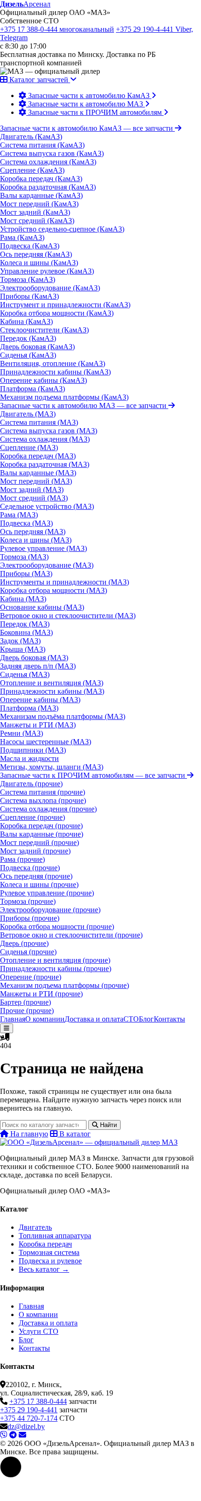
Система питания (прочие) (42, 792)
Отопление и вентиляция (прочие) (55, 960)
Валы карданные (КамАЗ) (41, 195)
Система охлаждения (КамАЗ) (48, 162)
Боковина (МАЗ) (26, 632)
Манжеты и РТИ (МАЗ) (38, 725)
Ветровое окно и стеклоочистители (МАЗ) (68, 616)
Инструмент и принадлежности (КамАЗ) (65, 305)
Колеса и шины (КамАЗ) (39, 263)
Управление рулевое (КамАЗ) (47, 271)
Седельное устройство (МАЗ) (47, 506)
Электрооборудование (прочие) (50, 910)
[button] (11, 1467)
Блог (146, 1019)
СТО (131, 1019)
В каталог (74, 1134)
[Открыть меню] (6, 1028)
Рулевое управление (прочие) (47, 893)
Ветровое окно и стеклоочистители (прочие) (71, 935)
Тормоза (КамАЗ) (27, 279)
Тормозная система (49, 1252)
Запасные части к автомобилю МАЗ (83, 405)
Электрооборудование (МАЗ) (46, 565)
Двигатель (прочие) (31, 784)
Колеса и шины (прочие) (39, 884)
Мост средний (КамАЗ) (37, 221)
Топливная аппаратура (55, 1236)
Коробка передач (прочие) (41, 826)
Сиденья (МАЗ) (25, 674)
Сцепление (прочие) (32, 817)
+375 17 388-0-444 (57, 29)
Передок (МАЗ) (25, 624)
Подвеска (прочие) (30, 868)
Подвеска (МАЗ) (26, 523)
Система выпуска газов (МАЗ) (48, 431)
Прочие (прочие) (27, 1011)
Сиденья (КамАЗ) (28, 355)
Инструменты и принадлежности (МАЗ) (64, 582)
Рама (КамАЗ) (22, 237)
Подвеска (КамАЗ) (29, 246)
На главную (28, 1134)
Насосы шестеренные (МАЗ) (45, 742)
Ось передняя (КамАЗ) (36, 254)
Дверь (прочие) (24, 943)
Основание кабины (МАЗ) (42, 607)
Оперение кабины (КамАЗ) (43, 380)
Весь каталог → (44, 1269)
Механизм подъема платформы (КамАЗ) (64, 397)
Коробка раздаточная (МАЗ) (44, 464)
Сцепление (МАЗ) (29, 447)
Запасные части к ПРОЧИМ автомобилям (92, 775)
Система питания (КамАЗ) (42, 145)
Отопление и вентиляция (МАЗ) (51, 683)
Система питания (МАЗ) (39, 422)
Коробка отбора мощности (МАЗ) (53, 590)
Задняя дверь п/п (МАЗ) (38, 666)
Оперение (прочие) (30, 977)
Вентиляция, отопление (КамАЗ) (52, 363)
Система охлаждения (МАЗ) (45, 439)
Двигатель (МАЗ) (28, 414)
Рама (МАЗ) (19, 515)
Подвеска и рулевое (50, 1261)
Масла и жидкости (29, 758)
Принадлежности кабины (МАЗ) (52, 691)
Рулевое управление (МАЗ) (43, 548)
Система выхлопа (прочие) (43, 800)
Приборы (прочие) (29, 918)
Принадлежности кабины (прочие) (55, 968)
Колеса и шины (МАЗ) (36, 540)
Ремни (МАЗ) (21, 733)
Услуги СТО (38, 1331)
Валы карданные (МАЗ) (38, 473)
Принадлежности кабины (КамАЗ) (55, 372)
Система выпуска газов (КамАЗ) (52, 153)
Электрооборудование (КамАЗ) (50, 288)
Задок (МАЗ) (20, 641)
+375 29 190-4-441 (28, 1410)
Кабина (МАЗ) (23, 599)
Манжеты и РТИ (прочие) (41, 994)
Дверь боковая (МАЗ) (34, 658)
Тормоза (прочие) (28, 901)
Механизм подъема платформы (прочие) (64, 985)
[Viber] (3, 1435)
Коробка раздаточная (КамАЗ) (48, 187)
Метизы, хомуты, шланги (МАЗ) (51, 767)
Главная (12, 1019)
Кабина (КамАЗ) (26, 321)
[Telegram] (13, 1435)
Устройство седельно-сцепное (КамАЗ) (62, 229)
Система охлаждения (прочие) (48, 809)
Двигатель (35, 1227)
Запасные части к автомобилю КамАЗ (86, 128)
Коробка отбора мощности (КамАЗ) (57, 313)
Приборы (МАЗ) (26, 574)
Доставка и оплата (94, 1019)
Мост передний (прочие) (39, 842)
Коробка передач (45, 1244)
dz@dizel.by (26, 1427)
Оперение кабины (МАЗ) (40, 700)
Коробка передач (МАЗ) (38, 456)
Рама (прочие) (22, 859)
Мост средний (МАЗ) (34, 498)
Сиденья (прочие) (28, 952)
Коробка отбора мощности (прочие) (57, 926)
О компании (45, 1019)
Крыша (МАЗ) (22, 649)
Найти (107, 1124)
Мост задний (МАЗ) (32, 489)
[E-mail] (22, 1435)
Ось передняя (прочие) (36, 876)
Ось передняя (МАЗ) (32, 532)
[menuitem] (87, 95)
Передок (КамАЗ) (28, 338)
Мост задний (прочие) (35, 851)
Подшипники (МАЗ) (33, 750)
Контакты (169, 1019)
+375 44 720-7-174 (28, 1418)
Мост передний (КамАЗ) (39, 204)
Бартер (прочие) (25, 1002)
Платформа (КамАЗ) (32, 389)
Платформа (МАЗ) (29, 708)
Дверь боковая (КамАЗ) (37, 347)
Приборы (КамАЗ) (29, 296)
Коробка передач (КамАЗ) (41, 179)
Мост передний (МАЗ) (36, 481)
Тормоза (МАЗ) (24, 557)
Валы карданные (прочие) (41, 834)
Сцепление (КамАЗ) (32, 170)
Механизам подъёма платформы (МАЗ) (62, 716)
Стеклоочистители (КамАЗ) (44, 330)
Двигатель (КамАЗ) (31, 137)
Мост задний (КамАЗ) (35, 212)
